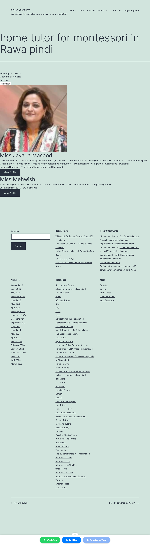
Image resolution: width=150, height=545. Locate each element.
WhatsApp (52, 540)
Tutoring (59, 480)
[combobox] (5, 83)
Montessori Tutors (63, 409)
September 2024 (19, 323)
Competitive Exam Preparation (69, 319)
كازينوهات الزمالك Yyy (64, 259)
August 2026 (17, 285)
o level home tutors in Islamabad (70, 416)
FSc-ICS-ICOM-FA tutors (52, 184)
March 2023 (16, 364)
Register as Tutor (98, 540)
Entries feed (105, 293)
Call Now (73, 540)
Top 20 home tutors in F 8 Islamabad (72, 454)
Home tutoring (62, 367)
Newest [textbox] (5, 83)
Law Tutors (60, 405)
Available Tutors (95, 10)
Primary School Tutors (65, 439)
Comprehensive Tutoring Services (71, 323)
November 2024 (18, 315)
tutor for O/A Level (64, 472)
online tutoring (62, 427)
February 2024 (18, 345)
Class (57, 311)
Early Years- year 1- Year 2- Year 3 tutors (61, 160)
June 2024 (16, 330)
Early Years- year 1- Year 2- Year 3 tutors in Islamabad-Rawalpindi (114, 160)
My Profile (116, 10)
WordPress (133, 503)
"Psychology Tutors (64, 285)
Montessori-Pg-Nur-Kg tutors (59, 163)
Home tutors (37, 163)
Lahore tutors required (65, 401)
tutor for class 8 (62, 461)
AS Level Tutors (62, 300)
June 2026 (16, 289)
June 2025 (16, 300)
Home (73, 10)
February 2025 (18, 311)
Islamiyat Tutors (62, 390)
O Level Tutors (62, 420)
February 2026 (18, 296)
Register (104, 285)
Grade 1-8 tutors (8, 163)
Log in (103, 289)
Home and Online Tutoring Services (71, 345)
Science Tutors (62, 446)
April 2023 (16, 360)
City (57, 304)
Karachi (58, 394)
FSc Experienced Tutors (66, 334)
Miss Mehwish (17, 179)
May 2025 (15, 304)
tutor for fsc (61, 469)
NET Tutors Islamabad (65, 412)
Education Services (64, 326)
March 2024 (16, 341)
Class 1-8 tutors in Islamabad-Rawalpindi (20, 160)
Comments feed (107, 296)
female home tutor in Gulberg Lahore (72, 330)
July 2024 (15, 326)
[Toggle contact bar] (75, 535)
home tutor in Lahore (65, 352)
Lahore (58, 397)
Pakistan (59, 431)
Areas (58, 296)
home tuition (23, 163)
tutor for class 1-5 (63, 457)
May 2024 (15, 334)
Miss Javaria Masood (26, 155)
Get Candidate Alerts (10, 76)
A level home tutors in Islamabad (70, 289)
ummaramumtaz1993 (110, 262)
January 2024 (17, 349)
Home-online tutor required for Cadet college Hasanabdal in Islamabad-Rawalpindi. (72, 375)
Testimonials (61, 450)
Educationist (20, 10)
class (57, 315)
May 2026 (15, 293)
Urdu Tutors (61, 487)
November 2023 (18, 352)
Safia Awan (131, 270)
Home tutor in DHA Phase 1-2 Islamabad (74, 349)
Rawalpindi (60, 442)
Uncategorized (62, 484)
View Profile (10, 172)
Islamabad (60, 386)
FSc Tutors (60, 337)
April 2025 (16, 308)
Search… (15, 231)
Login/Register (131, 10)
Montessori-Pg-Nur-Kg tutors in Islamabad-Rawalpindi (101, 163)
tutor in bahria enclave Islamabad (70, 476)
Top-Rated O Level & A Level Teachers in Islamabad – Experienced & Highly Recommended (119, 240)
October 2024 (17, 319)
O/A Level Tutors (63, 424)
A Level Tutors (62, 293)
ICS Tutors (60, 382)
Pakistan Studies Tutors (66, 435)
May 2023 (15, 356)
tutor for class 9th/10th (66, 465)
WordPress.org (107, 300)
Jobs (81, 10)
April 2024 (16, 337)
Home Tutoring (62, 364)
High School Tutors (64, 341)
